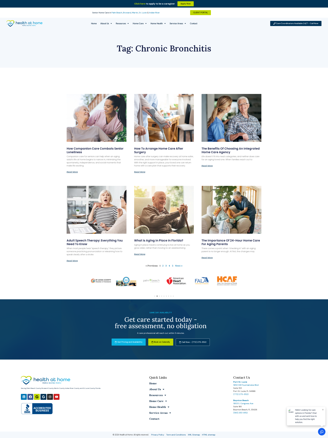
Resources (121, 23)
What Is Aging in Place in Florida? (158, 241)
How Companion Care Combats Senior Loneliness (95, 150)
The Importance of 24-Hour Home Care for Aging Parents (231, 242)
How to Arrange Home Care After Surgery (158, 150)
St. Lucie (143, 12)
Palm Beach (117, 12)
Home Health (157, 23)
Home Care (138, 23)
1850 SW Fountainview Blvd (246, 385)
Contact (193, 23)
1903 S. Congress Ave (243, 403)
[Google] (37, 397)
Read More (72, 172)
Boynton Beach (241, 400)
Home (94, 23)
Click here (140, 3)
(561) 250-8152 (240, 412)
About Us (104, 23)
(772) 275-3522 (241, 394)
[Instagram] (50, 397)
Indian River (154, 12)
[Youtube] (56, 397)
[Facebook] (30, 397)
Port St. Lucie (240, 382)
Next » (178, 265)
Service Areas (176, 23)
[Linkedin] (24, 397)
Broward (127, 12)
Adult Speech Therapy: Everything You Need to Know (95, 242)
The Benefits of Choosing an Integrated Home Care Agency (231, 150)
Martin (135, 12)
